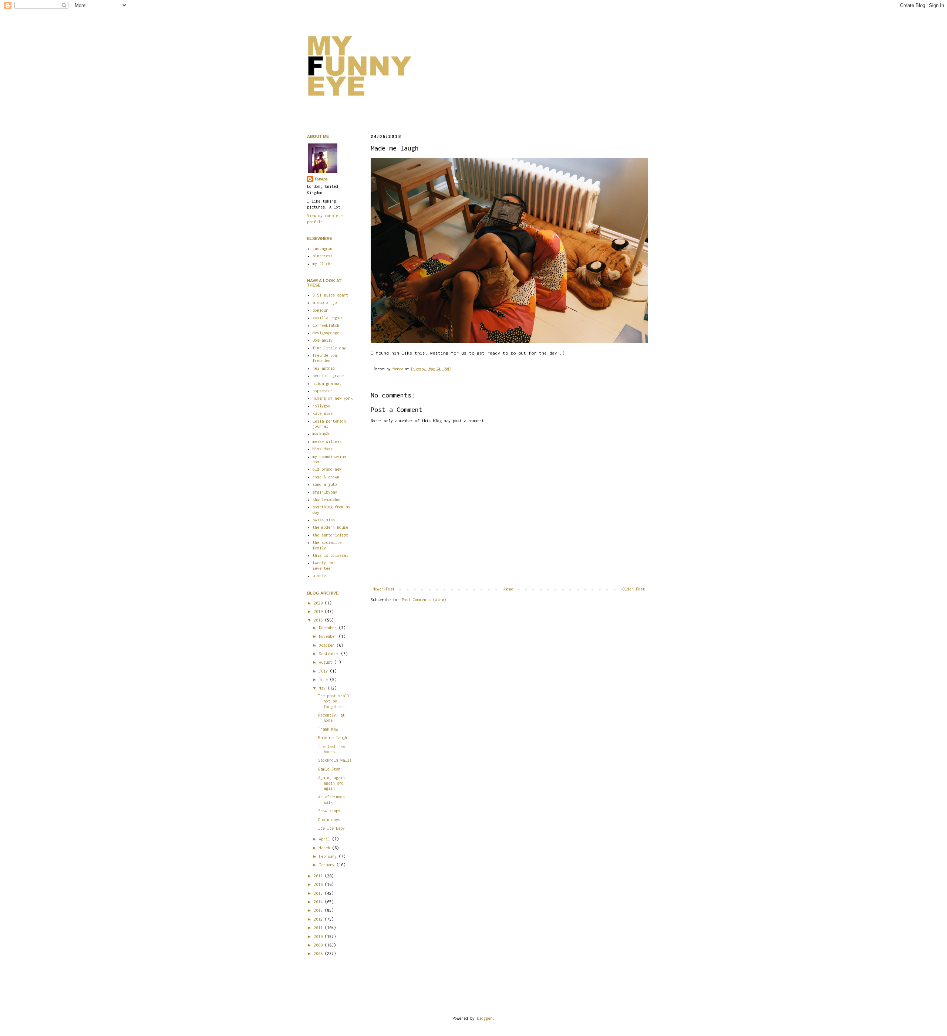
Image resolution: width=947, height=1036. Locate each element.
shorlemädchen (327, 499)
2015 (319, 893)
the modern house (330, 527)
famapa (398, 369)
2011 (319, 927)
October (328, 645)
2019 (319, 611)
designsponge (326, 333)
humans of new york (333, 398)
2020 (319, 603)
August (326, 662)
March (325, 848)
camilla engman (328, 317)
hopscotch (323, 391)
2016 (319, 884)
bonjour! (321, 310)
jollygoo (321, 406)
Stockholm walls (334, 760)
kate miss (323, 413)
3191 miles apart (330, 295)
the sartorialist (330, 535)
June (324, 679)
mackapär (321, 433)
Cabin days (329, 819)
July (324, 671)
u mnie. (320, 575)
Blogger (484, 1018)
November (329, 636)
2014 (319, 902)
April (325, 839)
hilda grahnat (327, 383)
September (330, 653)
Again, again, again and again (332, 782)
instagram (323, 248)
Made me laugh (332, 737)
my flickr (323, 263)
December (329, 628)
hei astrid (324, 368)
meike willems (327, 441)
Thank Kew (328, 729)
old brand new (327, 469)
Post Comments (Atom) (424, 599)
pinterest (323, 256)
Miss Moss (323, 449)
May (323, 688)
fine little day (329, 348)
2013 (319, 910)
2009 (319, 945)
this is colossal (330, 555)
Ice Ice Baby (331, 828)
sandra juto (325, 484)
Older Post (634, 589)
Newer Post (384, 589)
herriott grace (328, 375)
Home (508, 589)
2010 (319, 936)
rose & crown (326, 477)
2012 (319, 919)
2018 (319, 620)
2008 (319, 953)
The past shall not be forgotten (333, 701)
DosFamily (323, 340)
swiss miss (324, 520)
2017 (319, 876)
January (328, 865)
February (329, 856)
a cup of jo (325, 302)
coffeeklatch (326, 325)
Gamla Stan (329, 769)
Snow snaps (329, 811)
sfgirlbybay (325, 492)
